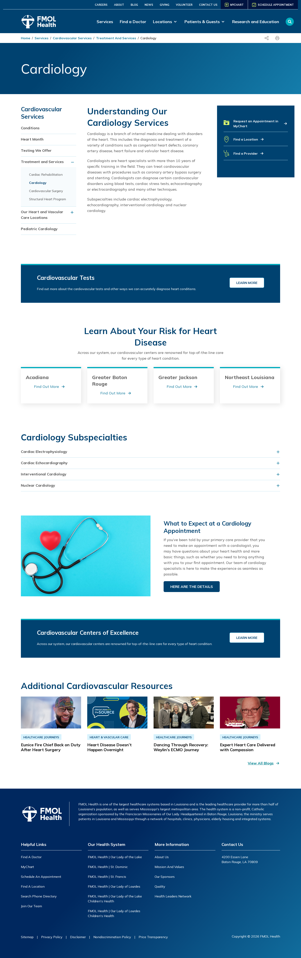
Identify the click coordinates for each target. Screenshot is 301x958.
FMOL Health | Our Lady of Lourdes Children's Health (114, 913)
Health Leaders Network (173, 896)
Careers (101, 4)
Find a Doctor (133, 21)
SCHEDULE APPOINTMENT (276, 4)
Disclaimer (78, 937)
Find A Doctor (31, 857)
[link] (165, 22)
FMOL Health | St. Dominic (108, 867)
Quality (160, 886)
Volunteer (184, 4)
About (119, 4)
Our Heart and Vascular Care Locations (42, 214)
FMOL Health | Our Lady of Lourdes (114, 886)
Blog (134, 4)
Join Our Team (31, 906)
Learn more (246, 283)
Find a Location (33, 886)
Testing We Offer (36, 150)
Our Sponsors (165, 877)
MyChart (27, 867)
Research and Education (255, 21)
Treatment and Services (116, 38)
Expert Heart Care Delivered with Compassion (247, 747)
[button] (256, 125)
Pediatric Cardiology (39, 228)
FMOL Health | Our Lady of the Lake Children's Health (115, 898)
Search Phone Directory (39, 896)
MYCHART (237, 4)
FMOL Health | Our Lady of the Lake (115, 857)
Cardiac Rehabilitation (46, 174)
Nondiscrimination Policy (112, 937)
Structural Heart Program (47, 199)
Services (105, 21)
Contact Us (208, 4)
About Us (162, 857)
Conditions (30, 128)
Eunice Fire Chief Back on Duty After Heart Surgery (50, 747)
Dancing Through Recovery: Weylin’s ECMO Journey (181, 747)
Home (25, 38)
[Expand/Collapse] (73, 162)
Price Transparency (153, 937)
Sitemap (27, 937)
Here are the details (191, 586)
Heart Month (32, 139)
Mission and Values (169, 867)
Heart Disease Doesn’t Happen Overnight (109, 747)
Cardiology (148, 38)
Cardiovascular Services (72, 38)
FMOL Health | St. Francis (107, 877)
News (149, 4)
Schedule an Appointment (41, 877)
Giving (164, 4)
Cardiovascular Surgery (46, 191)
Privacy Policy (51, 937)
